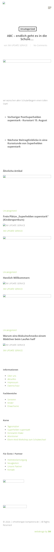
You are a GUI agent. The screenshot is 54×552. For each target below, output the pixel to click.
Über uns (12, 375)
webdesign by (42, 531)
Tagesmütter (13, 426)
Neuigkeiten (13, 463)
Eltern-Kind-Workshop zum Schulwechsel (27, 439)
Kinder (11, 402)
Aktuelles (12, 379)
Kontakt (11, 469)
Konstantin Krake (15, 433)
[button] (49, 7)
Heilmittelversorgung (17, 459)
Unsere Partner (15, 466)
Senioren (12, 399)
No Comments (40, 45)
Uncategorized (27, 28)
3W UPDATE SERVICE (17, 45)
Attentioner (13, 436)
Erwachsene (13, 406)
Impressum (13, 382)
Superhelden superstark (19, 429)
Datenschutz (13, 385)
